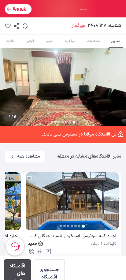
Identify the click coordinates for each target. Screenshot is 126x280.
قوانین (29, 41)
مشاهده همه (28, 156)
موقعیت (69, 41)
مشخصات (93, 41)
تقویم (49, 41)
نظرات (10, 41)
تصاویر (115, 41)
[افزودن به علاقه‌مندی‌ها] (8, 26)
